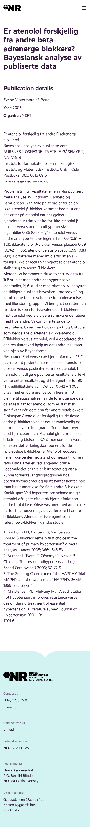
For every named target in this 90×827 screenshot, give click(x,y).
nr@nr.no (10, 707)
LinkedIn (10, 729)
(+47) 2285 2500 (15, 700)
